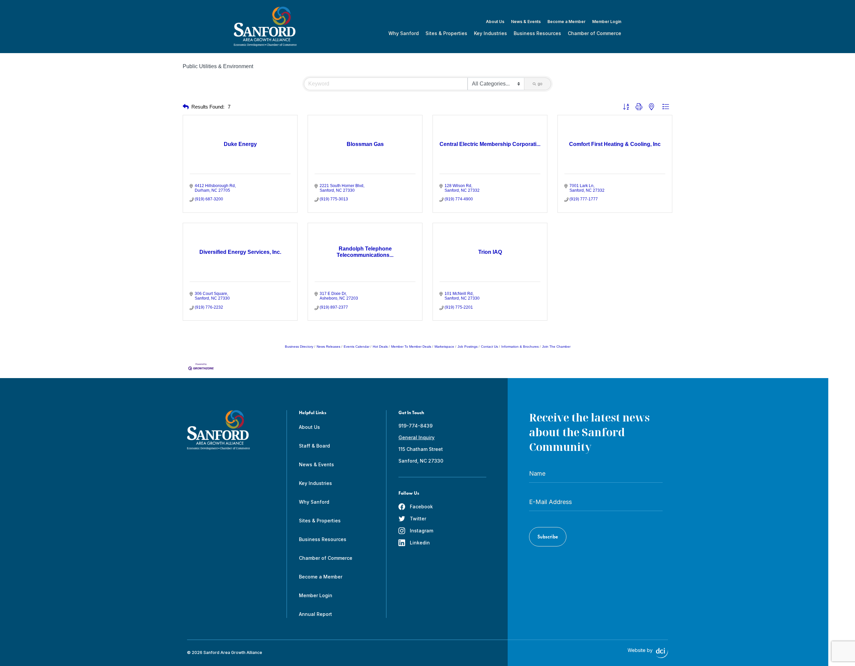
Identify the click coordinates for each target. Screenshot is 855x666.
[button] (186, 107)
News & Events (526, 22)
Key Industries (490, 33)
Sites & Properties (446, 33)
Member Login (606, 22)
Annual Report (315, 614)
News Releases (328, 346)
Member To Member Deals (411, 346)
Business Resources (537, 33)
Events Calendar (356, 346)
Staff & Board (314, 446)
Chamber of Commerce (594, 33)
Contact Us (489, 346)
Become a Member (566, 22)
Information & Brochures (520, 346)
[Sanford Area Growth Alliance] (265, 26)
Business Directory (299, 346)
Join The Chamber (556, 346)
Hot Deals (380, 346)
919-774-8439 (415, 426)
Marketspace (444, 346)
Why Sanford (403, 33)
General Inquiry (416, 437)
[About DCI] (662, 653)
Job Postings (468, 346)
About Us (495, 22)
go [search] (540, 83)
